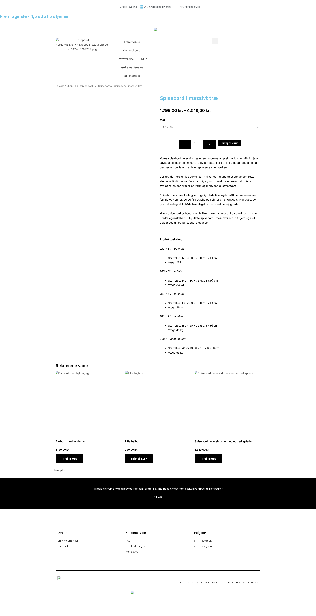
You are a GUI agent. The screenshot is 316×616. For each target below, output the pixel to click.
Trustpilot (60, 470)
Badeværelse (132, 75)
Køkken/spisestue (132, 67)
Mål (162, 120)
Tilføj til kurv (229, 143)
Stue (144, 59)
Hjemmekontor (132, 50)
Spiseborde (105, 85)
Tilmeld (158, 497)
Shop (70, 85)
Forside (60, 85)
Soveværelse (125, 59)
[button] (215, 41)
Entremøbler (132, 42)
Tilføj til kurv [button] (69, 458)
